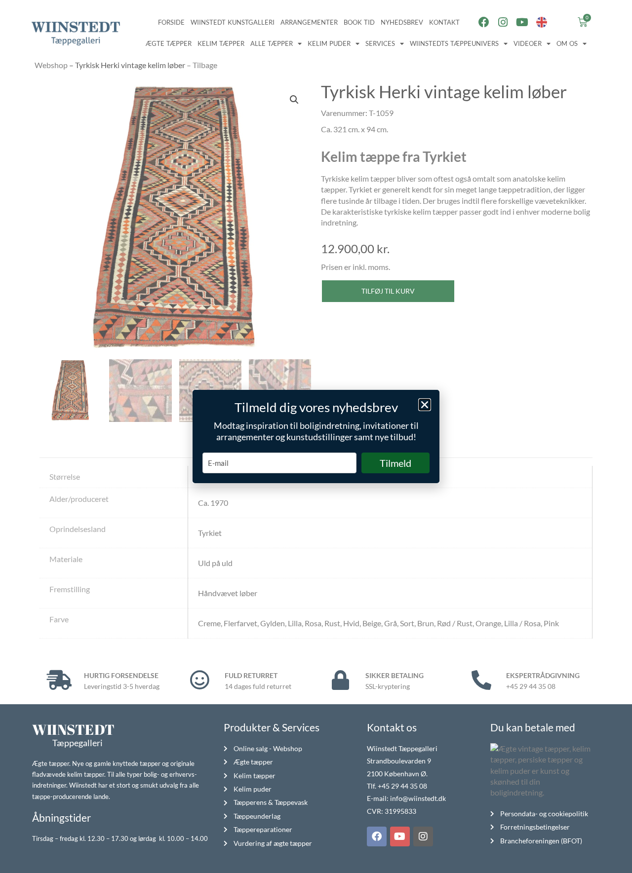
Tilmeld (395, 463)
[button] (425, 405)
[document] (316, 436)
